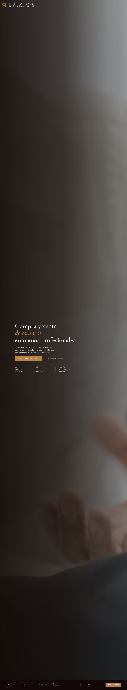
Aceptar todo (113, 685)
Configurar (80, 685)
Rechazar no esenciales (96, 685)
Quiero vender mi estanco (56, 359)
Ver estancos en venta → (29, 359)
